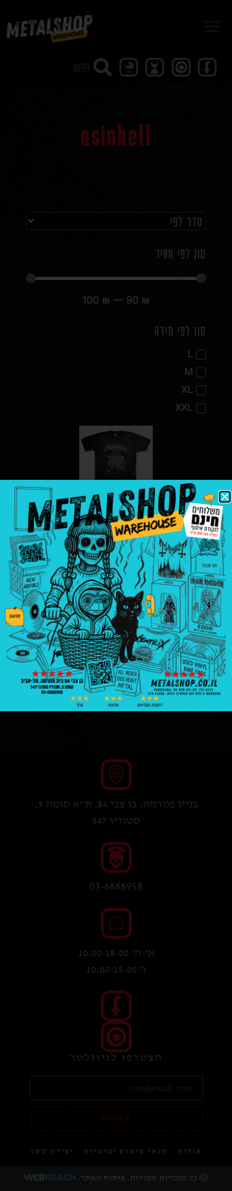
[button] (225, 496)
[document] (116, 595)
